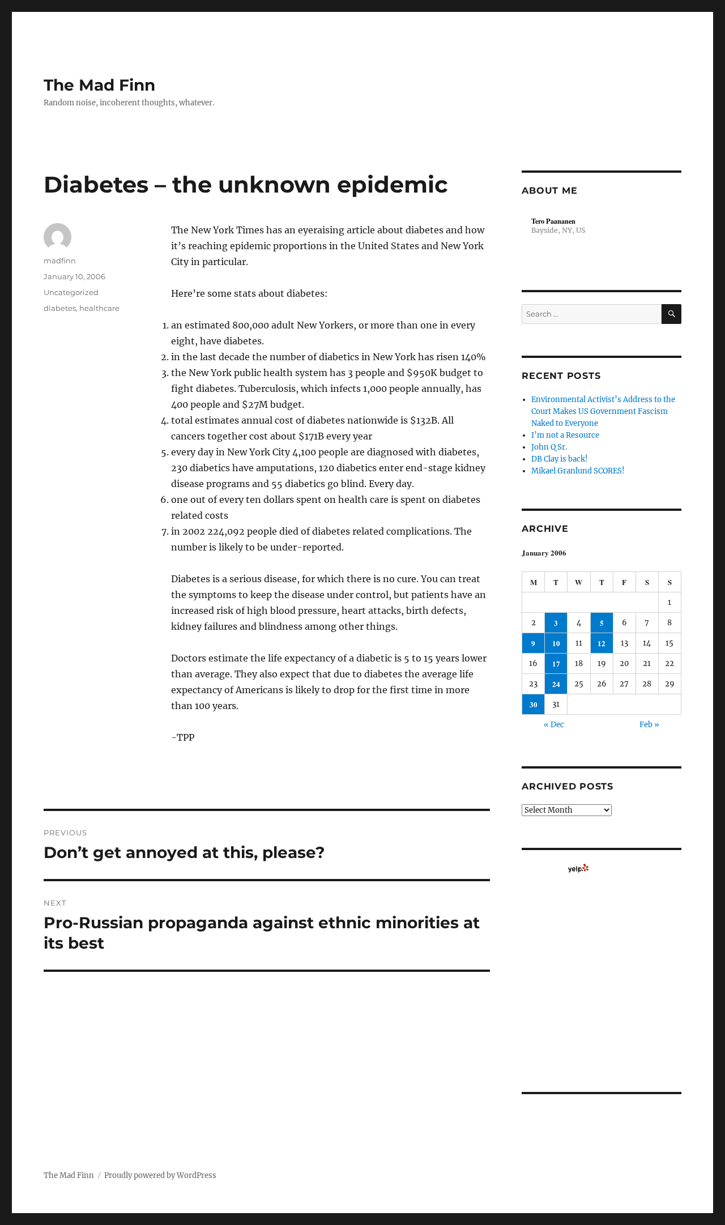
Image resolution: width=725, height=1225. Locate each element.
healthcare (99, 308)
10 (556, 643)
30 (534, 704)
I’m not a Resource (565, 435)
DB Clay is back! (559, 459)
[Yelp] (578, 868)
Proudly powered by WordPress (160, 1175)
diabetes (60, 308)
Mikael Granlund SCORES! (578, 471)
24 (556, 683)
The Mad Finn (99, 85)
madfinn (60, 260)
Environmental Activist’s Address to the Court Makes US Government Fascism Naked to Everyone (603, 411)
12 (601, 643)
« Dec (554, 724)
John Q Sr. (549, 447)
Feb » (649, 724)
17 (556, 663)
